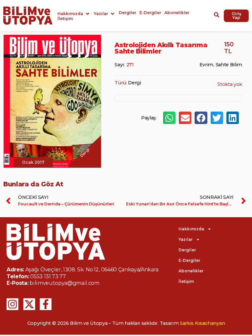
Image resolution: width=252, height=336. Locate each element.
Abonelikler (190, 270)
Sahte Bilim (229, 65)
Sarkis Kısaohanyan (202, 323)
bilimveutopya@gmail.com (64, 283)
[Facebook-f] (46, 304)
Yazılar (185, 239)
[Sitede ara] (216, 15)
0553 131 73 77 (48, 276)
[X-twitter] (29, 304)
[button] (74, 14)
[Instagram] (12, 304)
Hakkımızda (191, 228)
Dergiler (187, 249)
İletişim (186, 281)
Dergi (134, 83)
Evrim (206, 65)
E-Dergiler (189, 260)
